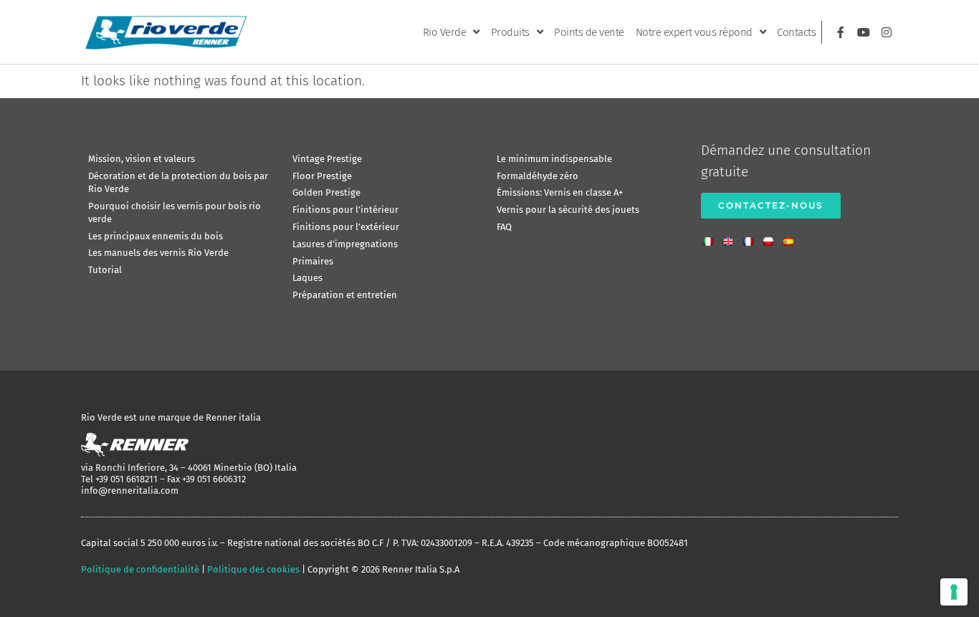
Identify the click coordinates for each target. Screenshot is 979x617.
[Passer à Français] (752, 237)
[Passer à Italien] (712, 237)
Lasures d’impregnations (345, 244)
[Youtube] (863, 32)
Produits (510, 32)
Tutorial (105, 269)
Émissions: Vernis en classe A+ (560, 192)
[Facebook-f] (840, 32)
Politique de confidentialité (140, 569)
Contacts (796, 32)
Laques (307, 277)
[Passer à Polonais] (772, 237)
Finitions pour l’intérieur (345, 209)
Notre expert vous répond (694, 32)
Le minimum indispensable (554, 158)
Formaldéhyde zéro (537, 176)
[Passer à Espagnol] (792, 237)
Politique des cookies (253, 569)
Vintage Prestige (327, 158)
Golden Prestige (326, 192)
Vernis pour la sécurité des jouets (568, 209)
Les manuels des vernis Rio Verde (158, 252)
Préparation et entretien (344, 295)
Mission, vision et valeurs (141, 158)
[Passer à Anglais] (732, 237)
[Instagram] (886, 32)
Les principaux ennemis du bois (155, 236)
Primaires (312, 261)
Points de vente (589, 32)
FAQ (504, 226)
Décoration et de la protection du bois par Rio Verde (178, 182)
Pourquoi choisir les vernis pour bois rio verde (174, 212)
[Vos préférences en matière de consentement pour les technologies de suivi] (954, 592)
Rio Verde (445, 32)
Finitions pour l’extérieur (345, 226)
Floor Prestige (322, 176)
